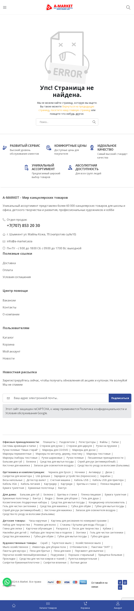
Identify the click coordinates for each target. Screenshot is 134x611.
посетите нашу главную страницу (71, 110)
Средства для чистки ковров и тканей (41, 558)
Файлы (103, 442)
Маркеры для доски (83, 449)
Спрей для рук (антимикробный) (97, 461)
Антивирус (95, 472)
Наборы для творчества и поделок (51, 532)
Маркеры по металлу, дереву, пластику (59, 453)
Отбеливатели (78, 547)
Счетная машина (60, 480)
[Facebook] (120, 582)
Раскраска (62, 528)
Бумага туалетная (13, 487)
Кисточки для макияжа (16, 465)
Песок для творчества (85, 528)
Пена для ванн (62, 550)
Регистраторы (87, 442)
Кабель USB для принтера (108, 480)
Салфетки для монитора (17, 476)
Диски (108, 472)
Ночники (80, 472)
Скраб (44, 543)
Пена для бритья (40, 550)
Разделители (67, 442)
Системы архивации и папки (19, 445)
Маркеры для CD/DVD (55, 449)
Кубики (107, 528)
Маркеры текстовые (98, 453)
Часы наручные (38, 520)
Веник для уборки (66, 498)
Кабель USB (81, 480)
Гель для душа (90, 498)
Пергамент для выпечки (89, 550)
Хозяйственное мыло (88, 543)
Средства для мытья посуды (57, 461)
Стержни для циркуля (79, 445)
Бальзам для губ (12, 461)
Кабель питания (30, 483)
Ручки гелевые (75, 457)
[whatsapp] (120, 587)
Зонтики (81, 532)
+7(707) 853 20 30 (23, 225)
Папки (115, 442)
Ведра (48, 498)
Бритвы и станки (86, 483)
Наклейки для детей (14, 532)
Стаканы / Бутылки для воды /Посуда (82, 524)
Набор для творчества (16, 524)
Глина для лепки (12, 528)
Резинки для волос (45, 524)
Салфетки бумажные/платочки (21, 562)
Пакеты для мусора (14, 550)
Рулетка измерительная (82, 558)
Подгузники (57, 554)
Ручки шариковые (52, 457)
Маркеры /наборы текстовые (20, 457)
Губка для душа (100, 536)
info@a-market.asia (19, 241)
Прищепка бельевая (110, 554)
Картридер (50, 483)
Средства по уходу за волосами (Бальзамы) (103, 465)
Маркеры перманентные (17, 453)
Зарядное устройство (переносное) (75, 476)
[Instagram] (125, 582)
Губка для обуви (81, 506)
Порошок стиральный (81, 554)
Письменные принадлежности (105, 457)
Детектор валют (36, 480)
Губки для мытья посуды (109, 506)
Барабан (105, 476)
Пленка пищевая (110, 483)
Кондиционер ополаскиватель (107, 502)
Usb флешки (43, 476)
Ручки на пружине (106, 445)
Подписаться (120, 398)
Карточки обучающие (39, 528)
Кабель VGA (10, 483)
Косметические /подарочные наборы (25, 502)
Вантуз (62, 487)
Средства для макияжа (53, 506)
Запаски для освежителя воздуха (53, 465)
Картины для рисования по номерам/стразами (78, 520)
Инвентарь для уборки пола (49, 547)
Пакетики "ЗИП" (100, 547)
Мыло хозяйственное (15, 547)
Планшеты (49, 442)
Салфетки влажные (54, 562)
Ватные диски (78, 562)
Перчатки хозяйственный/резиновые (25, 554)
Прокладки (9, 558)
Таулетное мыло (62, 543)
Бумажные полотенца (41, 487)
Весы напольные (13, 480)
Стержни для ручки (51, 445)
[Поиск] (128, 7)
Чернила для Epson (59, 472)
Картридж (67, 483)
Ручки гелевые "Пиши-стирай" (20, 449)
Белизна (31, 461)
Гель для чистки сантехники (19, 506)
